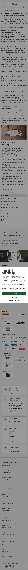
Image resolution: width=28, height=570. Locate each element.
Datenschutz (11, 300)
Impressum (16, 300)
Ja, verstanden (14, 293)
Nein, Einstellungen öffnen (14, 297)
